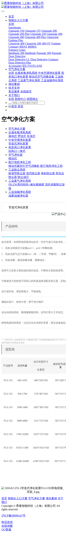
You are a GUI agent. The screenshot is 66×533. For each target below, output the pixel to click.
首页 (4, 498)
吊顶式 (31, 136)
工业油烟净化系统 (19, 191)
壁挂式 (22, 136)
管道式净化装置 (18, 143)
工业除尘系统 (16, 169)
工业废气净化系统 (19, 180)
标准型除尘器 (16, 173)
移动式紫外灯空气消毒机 (23, 165)
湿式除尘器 (33, 173)
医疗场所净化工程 (19, 162)
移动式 (12, 158)
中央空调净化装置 (19, 139)
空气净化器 (15, 154)
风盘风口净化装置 (19, 147)
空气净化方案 (16, 128)
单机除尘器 (48, 173)
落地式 (12, 136)
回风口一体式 (16, 151)
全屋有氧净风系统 (19, 132)
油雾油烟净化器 (18, 195)
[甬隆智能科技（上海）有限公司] (33, 5)
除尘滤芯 (23, 177)
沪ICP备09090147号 (13, 515)
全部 (11, 24)
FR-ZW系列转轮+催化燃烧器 (26, 184)
